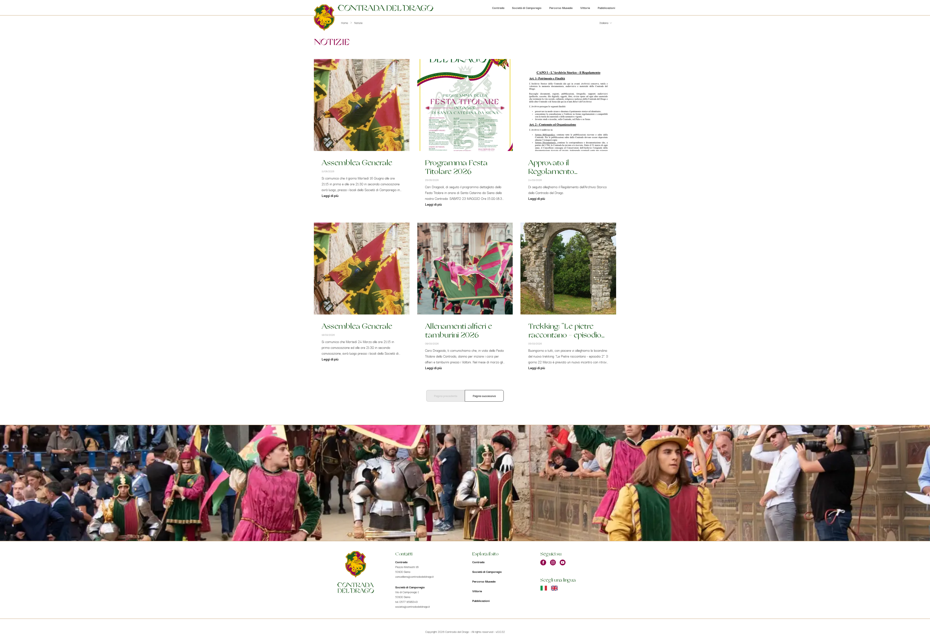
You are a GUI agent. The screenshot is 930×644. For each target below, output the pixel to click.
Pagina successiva (484, 395)
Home (344, 22)
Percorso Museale (561, 7)
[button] (606, 22)
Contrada (498, 7)
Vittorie (585, 7)
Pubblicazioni (606, 7)
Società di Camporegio (527, 7)
